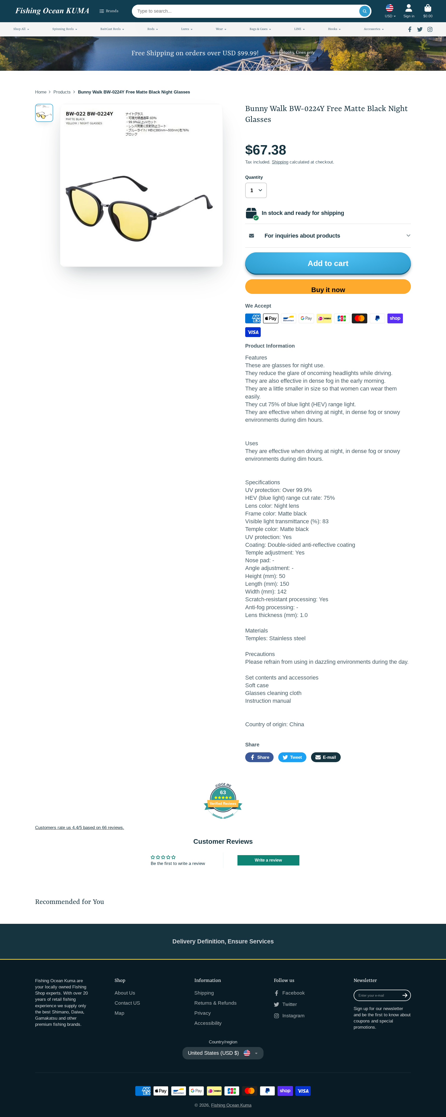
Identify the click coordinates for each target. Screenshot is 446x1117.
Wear (219, 29)
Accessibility (208, 1023)
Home (40, 92)
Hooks (332, 29)
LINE (297, 29)
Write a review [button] (268, 860)
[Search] (364, 11)
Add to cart (328, 263)
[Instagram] (430, 29)
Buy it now (328, 289)
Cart (428, 11)
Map (119, 1013)
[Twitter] (420, 29)
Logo (52, 11)
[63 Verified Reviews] (223, 821)
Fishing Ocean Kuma (231, 1105)
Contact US (127, 1003)
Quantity (254, 177)
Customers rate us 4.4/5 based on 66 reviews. (79, 827)
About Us (125, 993)
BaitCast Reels (110, 29)
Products (62, 92)
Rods (150, 29)
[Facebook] (410, 29)
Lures (185, 29)
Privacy (202, 1013)
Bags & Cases (258, 29)
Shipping (280, 162)
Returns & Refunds (215, 1003)
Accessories (372, 29)
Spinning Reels (63, 29)
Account (409, 11)
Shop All (19, 29)
